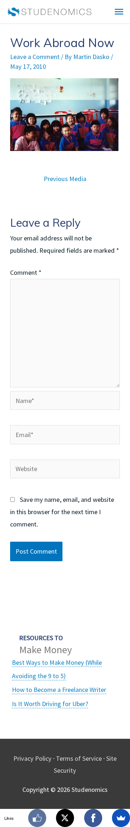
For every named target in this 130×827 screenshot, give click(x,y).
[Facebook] (93, 818)
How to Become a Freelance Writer (59, 689)
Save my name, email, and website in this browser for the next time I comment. (62, 511)
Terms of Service (79, 758)
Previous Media (65, 179)
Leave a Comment (35, 57)
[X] (65, 818)
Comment (26, 272)
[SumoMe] (121, 818)
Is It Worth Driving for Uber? (50, 704)
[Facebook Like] (37, 818)
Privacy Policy (32, 758)
